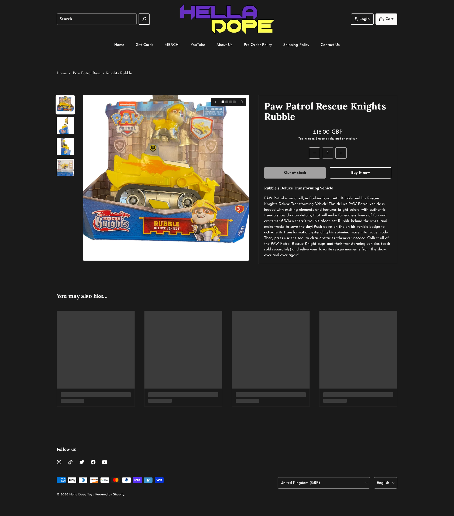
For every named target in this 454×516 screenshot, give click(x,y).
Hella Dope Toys (81, 494)
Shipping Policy (296, 45)
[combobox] (97, 19)
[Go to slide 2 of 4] (65, 125)
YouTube (198, 45)
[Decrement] (314, 153)
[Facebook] (93, 462)
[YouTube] (104, 462)
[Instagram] (59, 462)
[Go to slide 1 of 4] (65, 104)
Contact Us (330, 45)
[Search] (144, 19)
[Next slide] (242, 102)
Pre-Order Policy (258, 45)
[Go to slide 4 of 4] (65, 167)
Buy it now (360, 173)
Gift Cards (144, 45)
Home (119, 45)
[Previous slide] (215, 102)
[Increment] (341, 153)
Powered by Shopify (109, 494)
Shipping (321, 138)
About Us (224, 45)
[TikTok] (70, 462)
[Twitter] (81, 462)
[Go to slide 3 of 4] (65, 146)
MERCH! (172, 45)
